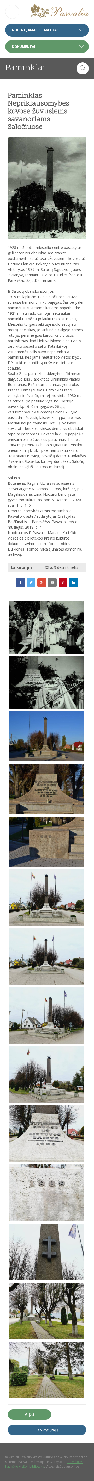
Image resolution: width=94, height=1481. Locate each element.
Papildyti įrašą (47, 1429)
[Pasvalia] (59, 11)
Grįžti (29, 1414)
